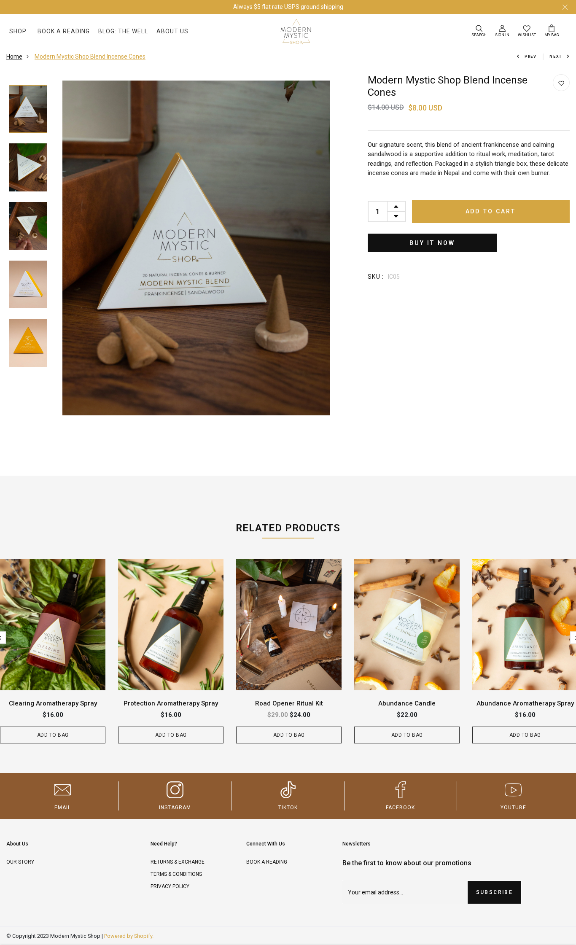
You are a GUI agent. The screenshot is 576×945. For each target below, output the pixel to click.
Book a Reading (64, 31)
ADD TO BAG (53, 735)
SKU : (376, 276)
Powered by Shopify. (128, 936)
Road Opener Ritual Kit (289, 703)
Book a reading (266, 862)
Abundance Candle (407, 703)
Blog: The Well (123, 31)
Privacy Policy (170, 886)
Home (14, 56)
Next (555, 56)
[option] (28, 110)
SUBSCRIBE (494, 892)
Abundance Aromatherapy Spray (525, 703)
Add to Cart (491, 211)
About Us (172, 31)
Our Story (20, 862)
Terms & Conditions (176, 874)
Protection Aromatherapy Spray (171, 703)
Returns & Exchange (178, 862)
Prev (531, 56)
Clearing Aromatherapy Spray (53, 703)
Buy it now (432, 243)
